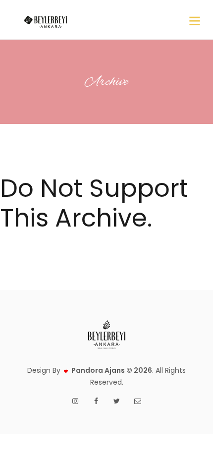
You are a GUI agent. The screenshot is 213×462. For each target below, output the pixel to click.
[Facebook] (96, 401)
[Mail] (138, 401)
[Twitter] (117, 401)
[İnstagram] (75, 401)
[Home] (45, 20)
